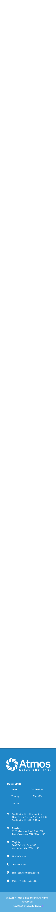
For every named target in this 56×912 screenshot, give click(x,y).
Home (14, 789)
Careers (15, 803)
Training (15, 796)
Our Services (37, 789)
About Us (37, 796)
